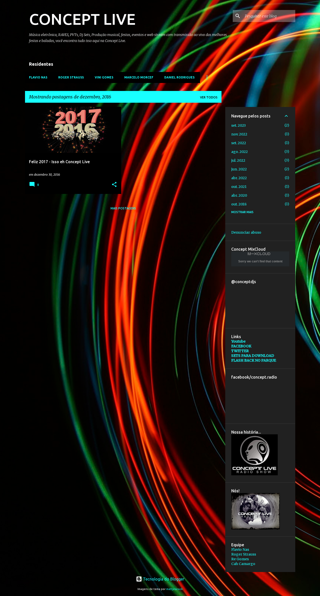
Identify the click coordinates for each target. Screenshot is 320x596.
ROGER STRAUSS (71, 77)
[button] (114, 184)
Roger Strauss (243, 554)
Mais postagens (123, 208)
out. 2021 (238, 186)
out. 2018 (238, 204)
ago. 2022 (239, 151)
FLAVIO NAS (38, 77)
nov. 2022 (239, 134)
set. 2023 (238, 125)
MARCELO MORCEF (138, 77)
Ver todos (209, 97)
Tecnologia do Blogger (163, 579)
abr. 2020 (239, 195)
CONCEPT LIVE (82, 19)
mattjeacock (174, 589)
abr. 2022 (239, 178)
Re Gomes (240, 559)
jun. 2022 (239, 169)
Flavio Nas (240, 549)
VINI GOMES (104, 77)
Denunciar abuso (246, 232)
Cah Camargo (243, 564)
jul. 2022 (238, 160)
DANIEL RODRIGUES (179, 77)
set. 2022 (238, 143)
